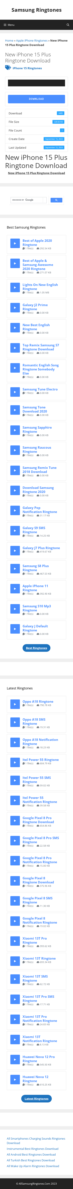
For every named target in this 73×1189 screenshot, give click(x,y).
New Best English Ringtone (36, 327)
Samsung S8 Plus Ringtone (36, 568)
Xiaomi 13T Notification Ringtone (40, 1039)
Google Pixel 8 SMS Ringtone (37, 900)
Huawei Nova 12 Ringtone (35, 1079)
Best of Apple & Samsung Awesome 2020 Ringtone (38, 264)
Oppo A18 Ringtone (38, 701)
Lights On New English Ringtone (40, 287)
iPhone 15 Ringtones (27, 68)
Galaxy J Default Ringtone (35, 628)
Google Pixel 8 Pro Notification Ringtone (40, 860)
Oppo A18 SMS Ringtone (34, 721)
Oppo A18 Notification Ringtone (40, 741)
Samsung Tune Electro (40, 389)
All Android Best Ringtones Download (31, 1154)
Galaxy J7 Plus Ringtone (41, 548)
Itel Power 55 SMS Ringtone (37, 779)
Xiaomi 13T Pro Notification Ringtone (40, 1018)
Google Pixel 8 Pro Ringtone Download (38, 820)
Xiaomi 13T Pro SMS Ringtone (38, 998)
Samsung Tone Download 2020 (35, 409)
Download (36, 99)
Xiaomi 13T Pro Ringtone (35, 940)
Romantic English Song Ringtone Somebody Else (41, 369)
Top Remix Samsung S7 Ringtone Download (41, 347)
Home (9, 40)
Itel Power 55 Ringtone (41, 759)
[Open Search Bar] (68, 25)
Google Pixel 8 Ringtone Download (38, 880)
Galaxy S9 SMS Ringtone (34, 530)
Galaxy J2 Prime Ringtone (35, 307)
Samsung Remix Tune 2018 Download (40, 469)
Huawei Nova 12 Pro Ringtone (39, 1059)
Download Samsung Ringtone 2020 (38, 489)
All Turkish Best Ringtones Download (31, 1160)
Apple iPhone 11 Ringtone (35, 588)
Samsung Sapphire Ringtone (37, 429)
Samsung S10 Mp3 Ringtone (37, 608)
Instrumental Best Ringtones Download (32, 1149)
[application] (36, 83)
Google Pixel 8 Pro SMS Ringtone (41, 840)
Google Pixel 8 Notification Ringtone (40, 920)
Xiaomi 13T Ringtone (39, 958)
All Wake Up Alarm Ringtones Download (33, 1166)
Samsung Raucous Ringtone (37, 449)
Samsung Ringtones (37, 9)
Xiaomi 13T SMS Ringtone (35, 978)
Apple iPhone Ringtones (32, 40)
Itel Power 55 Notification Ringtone (40, 799)
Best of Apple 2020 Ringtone (37, 242)
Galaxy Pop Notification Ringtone (40, 509)
